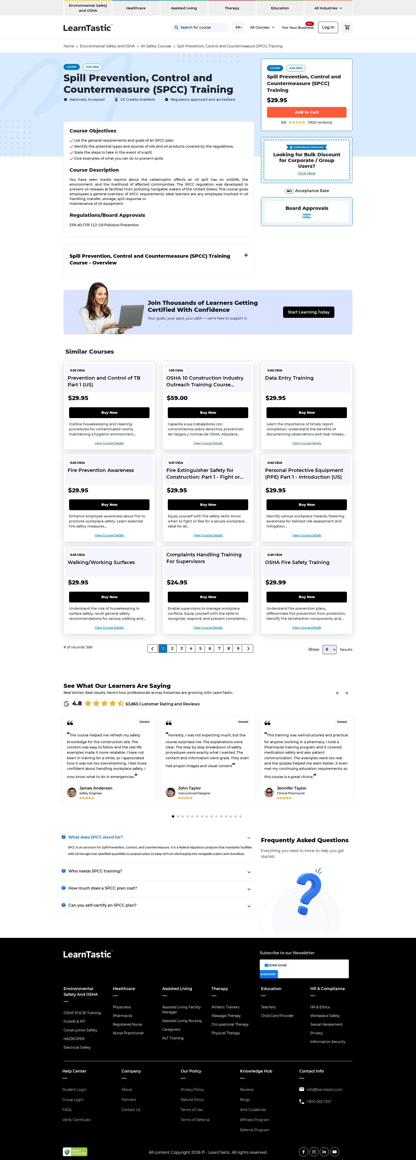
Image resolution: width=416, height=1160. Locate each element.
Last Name (256, 57)
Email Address (211, 78)
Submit (243, 100)
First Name (208, 57)
